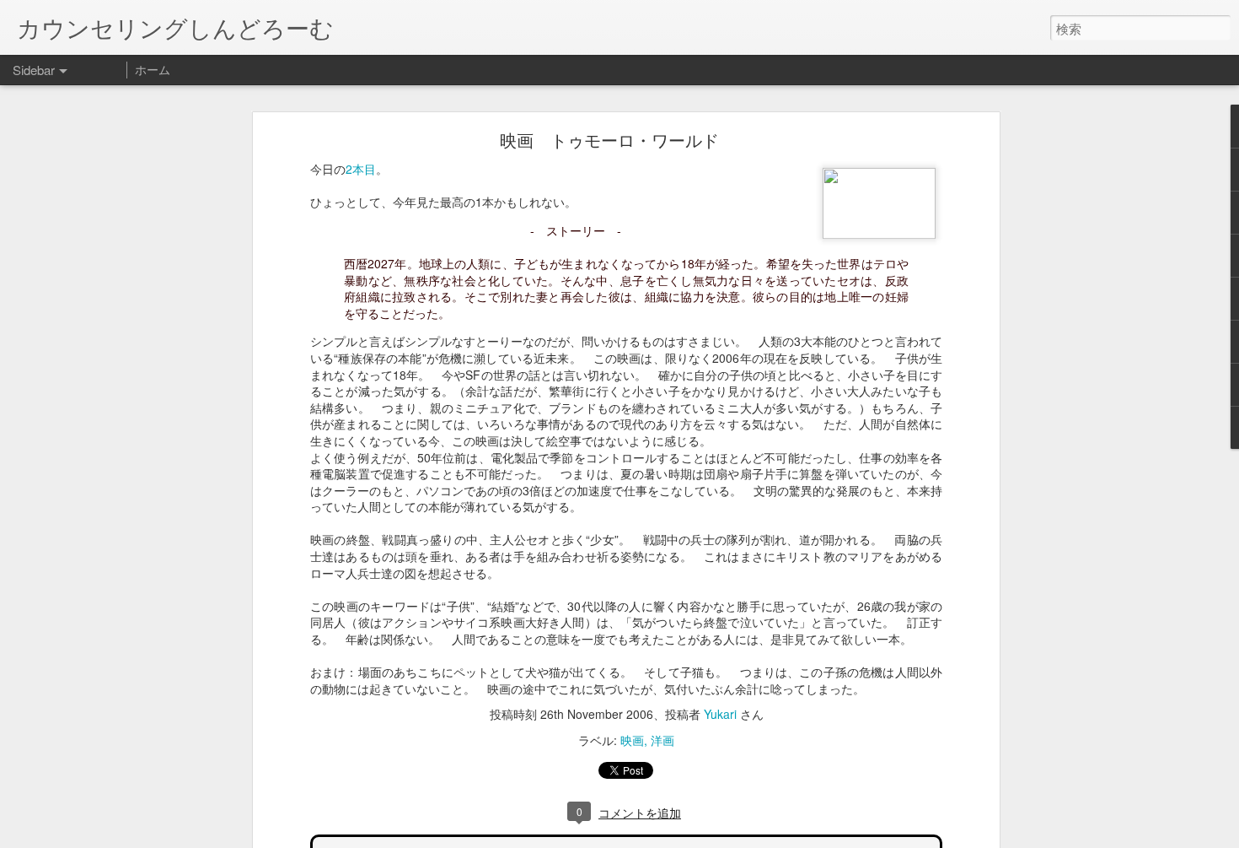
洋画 (662, 740)
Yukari (720, 713)
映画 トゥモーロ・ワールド (609, 139)
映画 (632, 740)
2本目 (361, 168)
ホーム (152, 69)
